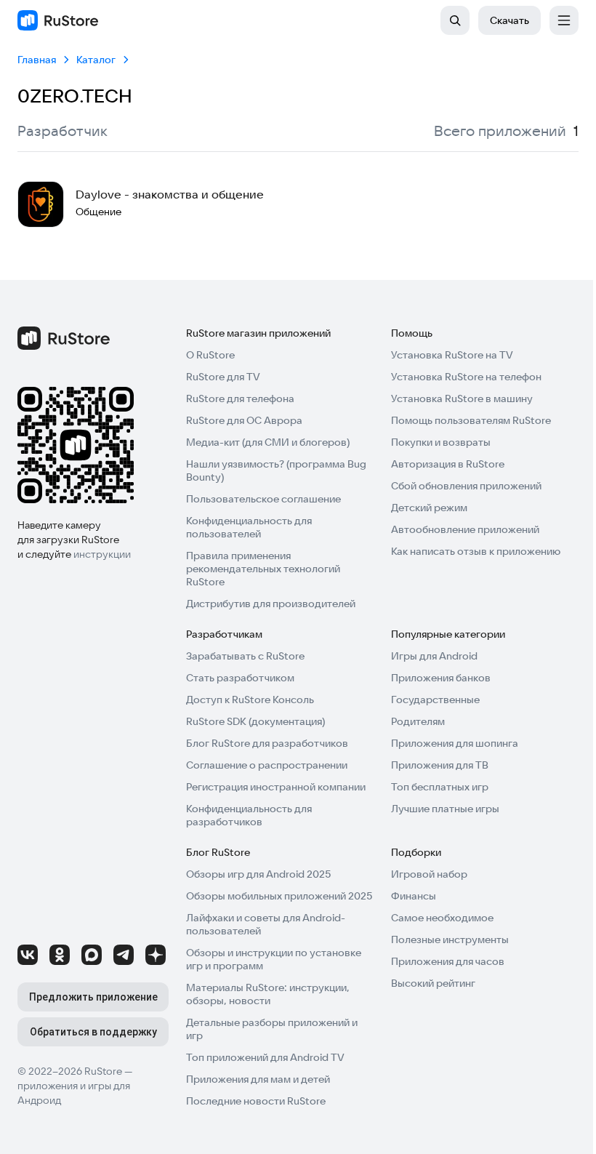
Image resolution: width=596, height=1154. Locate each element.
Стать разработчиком (240, 677)
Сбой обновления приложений (466, 485)
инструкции (102, 554)
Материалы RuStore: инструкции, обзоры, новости (268, 994)
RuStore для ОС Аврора (244, 420)
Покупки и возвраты (441, 442)
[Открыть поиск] (455, 20)
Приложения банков (441, 677)
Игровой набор (429, 874)
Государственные (435, 699)
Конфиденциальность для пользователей (249, 527)
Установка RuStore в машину (462, 398)
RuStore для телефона (240, 398)
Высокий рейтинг (433, 983)
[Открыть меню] (564, 20)
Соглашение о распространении (266, 765)
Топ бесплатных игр (439, 786)
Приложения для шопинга (454, 743)
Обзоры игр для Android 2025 (258, 874)
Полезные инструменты (450, 939)
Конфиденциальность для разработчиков (249, 815)
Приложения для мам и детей (258, 1079)
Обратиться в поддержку (93, 1032)
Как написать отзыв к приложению (475, 551)
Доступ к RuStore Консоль (250, 699)
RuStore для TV (223, 376)
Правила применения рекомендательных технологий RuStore (263, 568)
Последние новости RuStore (256, 1100)
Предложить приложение (93, 997)
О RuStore (210, 354)
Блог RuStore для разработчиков (267, 743)
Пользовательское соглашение (263, 498)
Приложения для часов (447, 961)
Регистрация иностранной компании (276, 786)
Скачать (509, 20)
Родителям (418, 721)
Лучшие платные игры (445, 808)
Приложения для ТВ (439, 765)
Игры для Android (434, 655)
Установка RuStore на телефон (466, 376)
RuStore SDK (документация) (255, 721)
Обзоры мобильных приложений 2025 (279, 895)
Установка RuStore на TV (452, 354)
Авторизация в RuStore (447, 463)
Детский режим (429, 507)
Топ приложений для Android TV (265, 1057)
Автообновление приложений (465, 529)
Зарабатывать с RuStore (245, 655)
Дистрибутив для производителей (270, 603)
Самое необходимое (442, 917)
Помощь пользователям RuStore (471, 420)
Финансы (413, 895)
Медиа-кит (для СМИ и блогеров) (268, 442)
